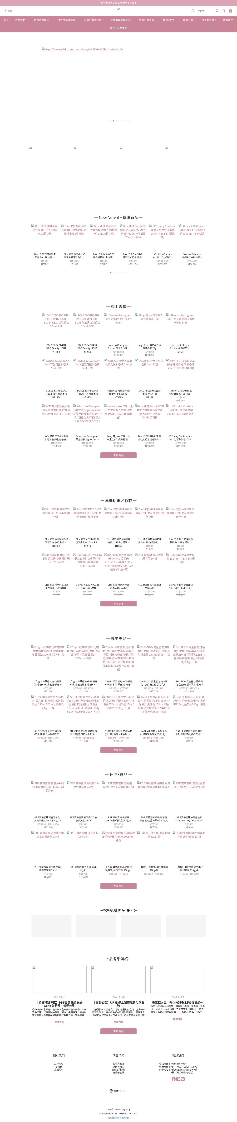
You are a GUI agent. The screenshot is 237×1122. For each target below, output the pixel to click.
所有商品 (228, 19)
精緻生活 (188, 19)
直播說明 (58, 1069)
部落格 (58, 1066)
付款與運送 (118, 1063)
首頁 (6, 19)
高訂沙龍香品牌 (93, 19)
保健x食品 (168, 19)
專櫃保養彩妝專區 (120, 19)
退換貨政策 (118, 1066)
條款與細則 (124, 1117)
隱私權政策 (113, 1117)
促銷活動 (20, 19)
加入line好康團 (118, 28)
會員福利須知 (118, 1069)
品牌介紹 (58, 1063)
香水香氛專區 (41, 19)
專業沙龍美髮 (146, 19)
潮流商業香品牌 (66, 19)
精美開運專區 (209, 19)
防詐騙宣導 (118, 1072)
